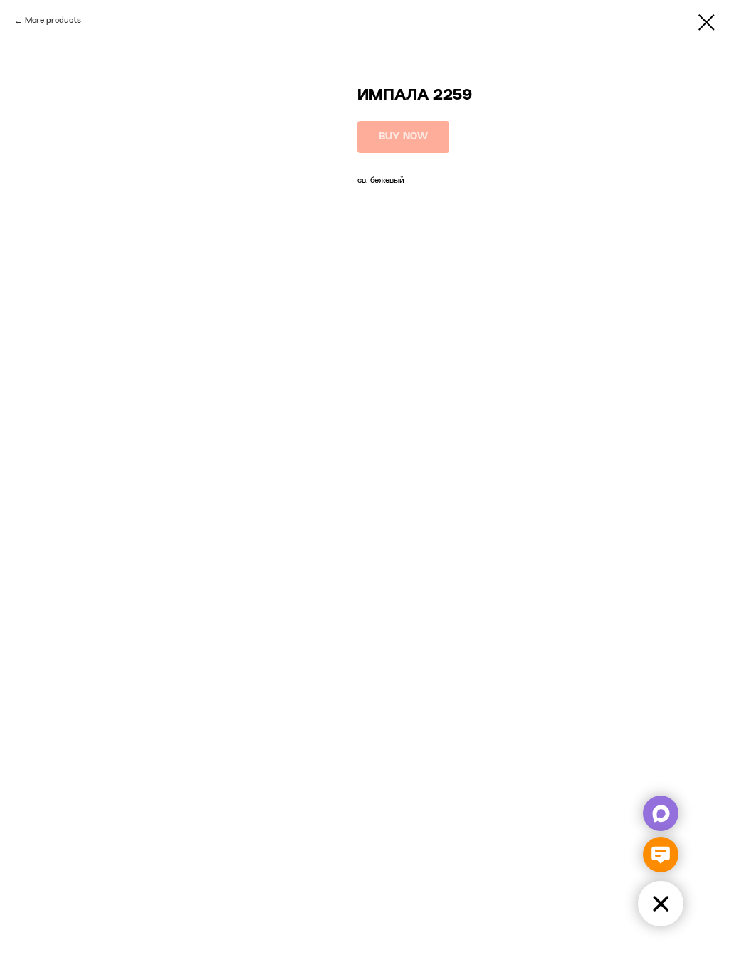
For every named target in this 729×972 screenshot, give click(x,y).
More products (53, 20)
